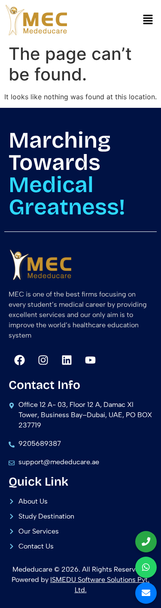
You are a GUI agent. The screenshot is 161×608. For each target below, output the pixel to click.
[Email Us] (146, 593)
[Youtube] (90, 360)
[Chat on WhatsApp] (146, 567)
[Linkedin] (66, 360)
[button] (148, 20)
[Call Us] (146, 541)
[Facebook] (19, 360)
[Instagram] (43, 360)
